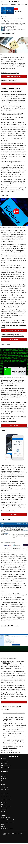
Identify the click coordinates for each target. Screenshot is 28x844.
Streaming (13, 4)
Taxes (12, 752)
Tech (19, 4)
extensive (12, 696)
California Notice (5, 789)
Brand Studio (4, 809)
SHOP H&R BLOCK (14, 83)
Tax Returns (7, 752)
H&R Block (4, 380)
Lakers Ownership (5, 767)
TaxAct (21, 465)
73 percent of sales (14, 232)
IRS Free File (10, 181)
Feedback (3, 826)
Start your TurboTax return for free (14, 330)
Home (22, 4)
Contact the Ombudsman (7, 828)
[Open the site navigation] (5, 1)
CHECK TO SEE (14, 702)
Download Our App (5, 806)
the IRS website (20, 604)
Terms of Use (4, 793)
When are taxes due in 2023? (11, 729)
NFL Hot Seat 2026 (5, 765)
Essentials (3, 16)
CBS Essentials (4, 4)
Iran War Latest (4, 763)
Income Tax (18, 752)
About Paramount (5, 817)
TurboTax (19, 181)
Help (2, 824)
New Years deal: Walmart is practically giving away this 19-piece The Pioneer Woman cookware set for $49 (13, 742)
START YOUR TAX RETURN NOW (14, 76)
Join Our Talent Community (7, 822)
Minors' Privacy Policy (6, 796)
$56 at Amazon (14, 339)
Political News (4, 761)
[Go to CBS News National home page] (14, 1)
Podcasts (3, 804)
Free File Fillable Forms (7, 661)
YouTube (3, 774)
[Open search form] (26, 1)
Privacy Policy (4, 787)
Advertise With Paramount (7, 819)
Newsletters (4, 802)
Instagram (3, 778)
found (21, 555)
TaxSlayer (21, 599)
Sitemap (3, 811)
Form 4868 (10, 151)
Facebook (3, 776)
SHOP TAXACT (14, 514)
